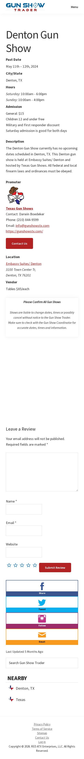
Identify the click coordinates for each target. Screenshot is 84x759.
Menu (74, 7)
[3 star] (23, 565)
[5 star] (36, 565)
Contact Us (19, 243)
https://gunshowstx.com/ (24, 231)
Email (11, 522)
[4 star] (29, 565)
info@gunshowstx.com (32, 225)
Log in (42, 742)
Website (12, 544)
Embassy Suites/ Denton (23, 263)
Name (11, 501)
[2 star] (16, 565)
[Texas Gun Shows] (15, 189)
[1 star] (10, 565)
